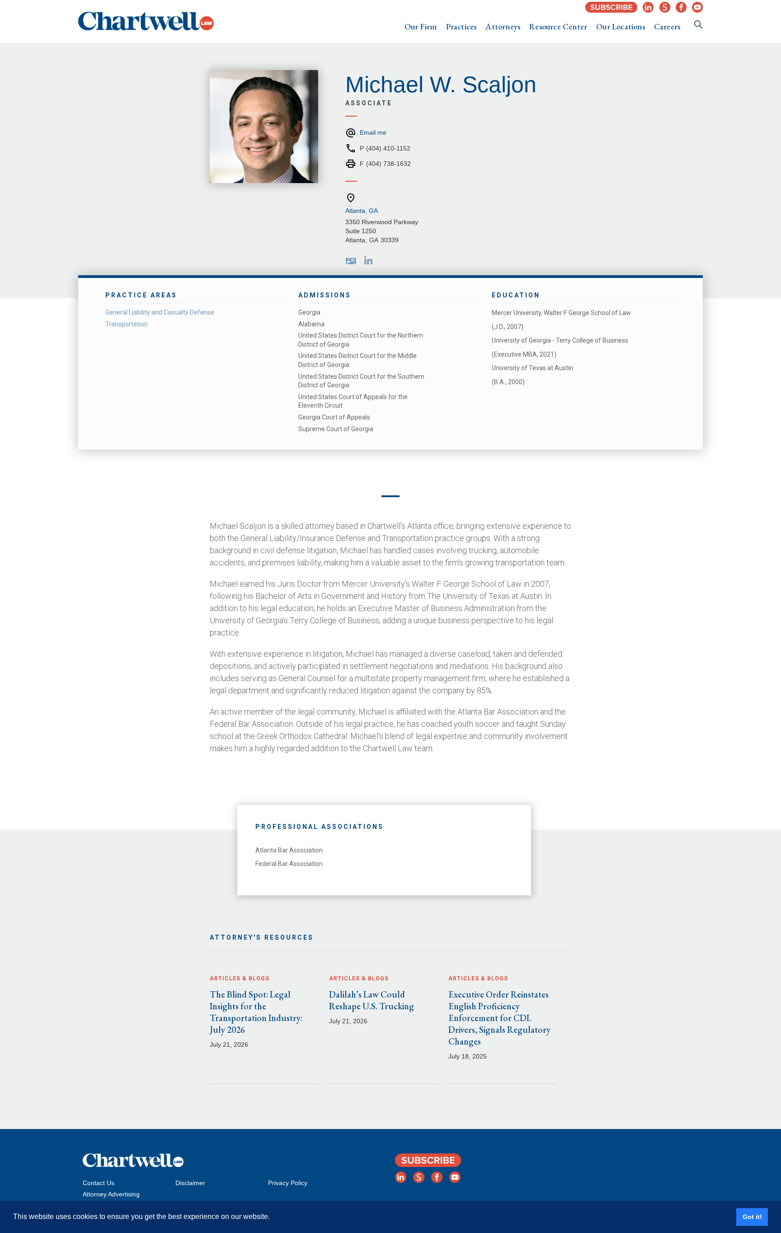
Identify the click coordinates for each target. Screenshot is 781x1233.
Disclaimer (190, 1182)
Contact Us (98, 1182)
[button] (421, 27)
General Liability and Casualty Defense (159, 312)
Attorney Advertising (111, 1194)
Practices (461, 26)
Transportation (126, 324)
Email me (373, 132)
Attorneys (502, 26)
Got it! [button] (752, 1216)
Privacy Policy (287, 1182)
